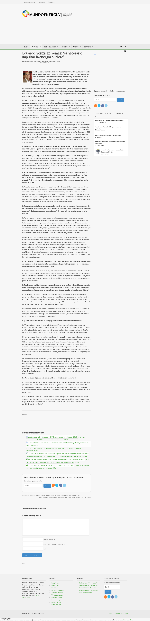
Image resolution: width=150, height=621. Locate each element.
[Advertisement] (113, 24)
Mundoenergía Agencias (31, 61)
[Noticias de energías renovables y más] (47, 16)
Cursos (76, 47)
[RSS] (53, 485)
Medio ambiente (57, 597)
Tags (96, 117)
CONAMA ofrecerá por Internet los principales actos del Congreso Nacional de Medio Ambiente (51, 495)
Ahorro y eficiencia (57, 592)
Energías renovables (58, 590)
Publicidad (41, 2)
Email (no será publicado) (54, 544)
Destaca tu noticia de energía (88, 583)
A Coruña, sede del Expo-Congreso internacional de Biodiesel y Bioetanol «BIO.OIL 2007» (63, 497)
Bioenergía (55, 588)
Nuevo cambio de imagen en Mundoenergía (108, 135)
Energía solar (56, 583)
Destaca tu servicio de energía (88, 590)
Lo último (108, 113)
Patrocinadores (50, 47)
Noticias (35, 47)
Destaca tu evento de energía (88, 585)
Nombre (49, 539)
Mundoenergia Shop (85, 592)
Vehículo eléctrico (57, 595)
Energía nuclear (55, 61)
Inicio (26, 47)
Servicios (87, 47)
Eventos (64, 47)
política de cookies (127, 620)
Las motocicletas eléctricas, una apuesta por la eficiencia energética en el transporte (56, 456)
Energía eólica (56, 585)
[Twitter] (57, 485)
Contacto (51, 2)
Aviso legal (124, 613)
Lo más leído (99, 113)
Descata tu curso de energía (88, 588)
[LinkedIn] (64, 485)
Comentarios (118, 113)
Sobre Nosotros (29, 2)
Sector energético (57, 600)
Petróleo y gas (56, 605)
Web (44, 549)
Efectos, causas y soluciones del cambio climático (109, 120)
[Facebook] (61, 485)
